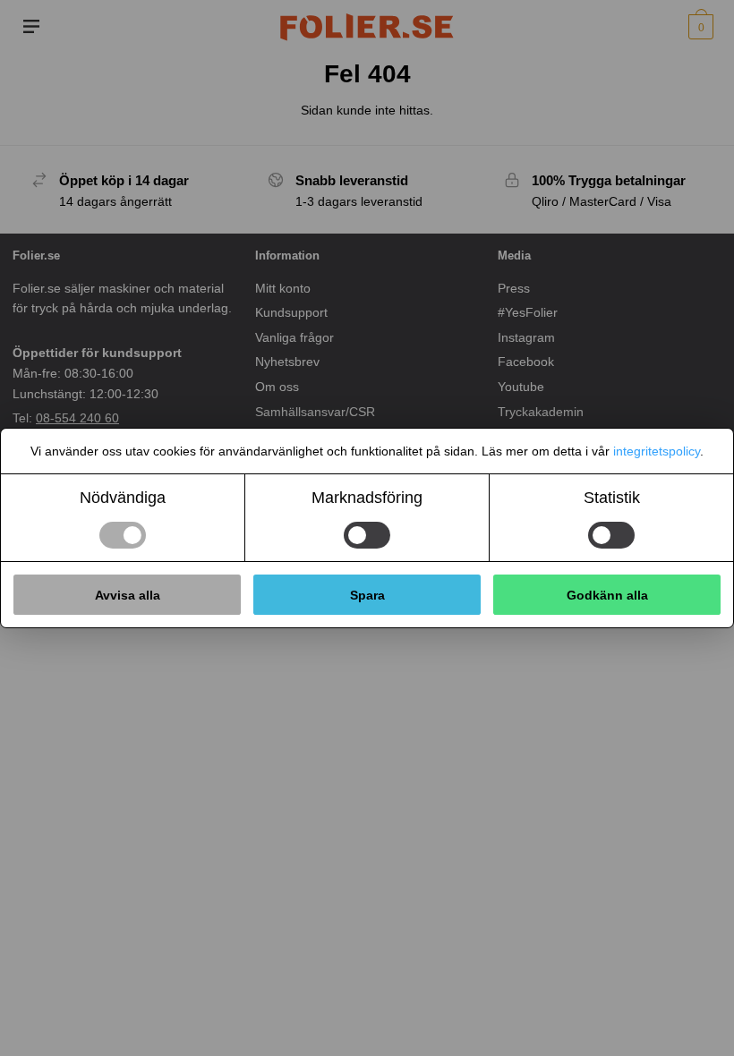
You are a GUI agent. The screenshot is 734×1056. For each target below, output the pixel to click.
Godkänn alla (607, 595)
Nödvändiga (123, 498)
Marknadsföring (367, 498)
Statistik (612, 498)
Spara (367, 595)
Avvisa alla (127, 595)
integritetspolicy (656, 451)
